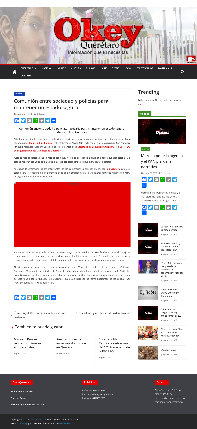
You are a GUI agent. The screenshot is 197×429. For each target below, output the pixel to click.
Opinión (145, 149)
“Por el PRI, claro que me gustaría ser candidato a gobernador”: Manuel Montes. (172, 270)
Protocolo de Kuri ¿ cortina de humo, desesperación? (170, 246)
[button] (35, 68)
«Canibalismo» (168, 350)
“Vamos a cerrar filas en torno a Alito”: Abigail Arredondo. (171, 332)
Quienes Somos (19, 398)
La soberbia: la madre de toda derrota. (172, 228)
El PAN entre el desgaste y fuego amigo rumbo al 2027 (172, 312)
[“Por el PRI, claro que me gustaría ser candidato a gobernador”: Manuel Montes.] (148, 272)
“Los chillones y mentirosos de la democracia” (103, 313)
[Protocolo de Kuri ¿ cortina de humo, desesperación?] (148, 249)
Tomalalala (165, 68)
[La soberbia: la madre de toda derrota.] (148, 230)
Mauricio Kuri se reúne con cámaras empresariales (27, 343)
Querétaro (27, 68)
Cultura (76, 68)
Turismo (90, 68)
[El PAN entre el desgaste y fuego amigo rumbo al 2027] (148, 315)
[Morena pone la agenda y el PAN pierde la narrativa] (162, 131)
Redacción (40, 114)
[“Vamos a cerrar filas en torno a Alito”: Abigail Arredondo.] (148, 335)
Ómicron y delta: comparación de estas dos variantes (39, 315)
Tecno (115, 68)
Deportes (26, 75)
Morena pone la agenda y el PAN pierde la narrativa (162, 161)
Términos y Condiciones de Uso (27, 404)
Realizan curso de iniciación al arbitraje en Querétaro (71, 343)
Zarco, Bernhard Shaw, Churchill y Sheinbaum (170, 292)
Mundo (62, 68)
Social (128, 68)
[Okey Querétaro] (98, 9)
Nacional (47, 68)
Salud (103, 68)
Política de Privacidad (22, 391)
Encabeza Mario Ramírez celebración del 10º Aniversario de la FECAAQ (114, 345)
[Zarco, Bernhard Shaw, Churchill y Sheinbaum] (148, 295)
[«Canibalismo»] (148, 353)
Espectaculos (145, 68)
